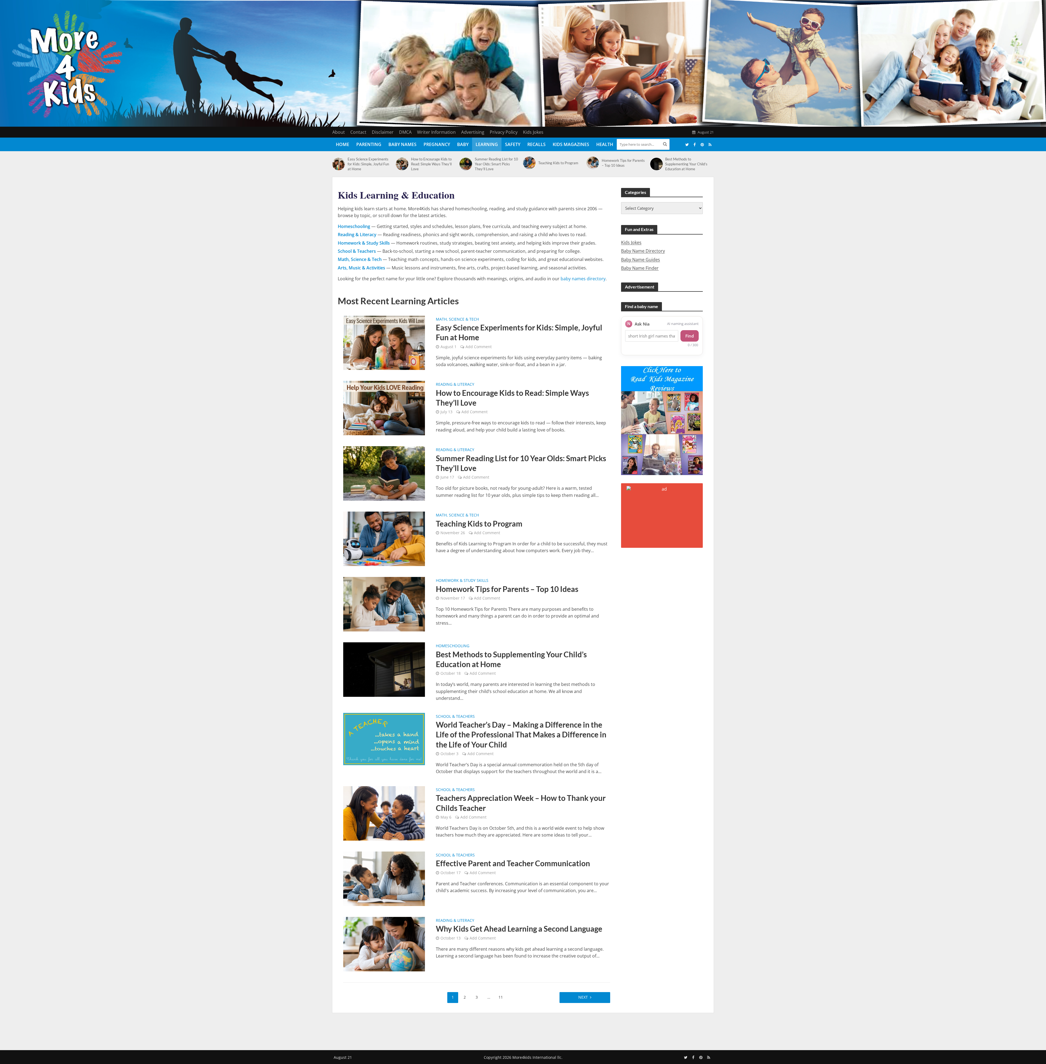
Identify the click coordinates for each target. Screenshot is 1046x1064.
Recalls (536, 144)
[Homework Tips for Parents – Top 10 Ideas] (592, 163)
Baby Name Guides (640, 260)
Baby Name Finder (640, 268)
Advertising (472, 132)
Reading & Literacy (455, 384)
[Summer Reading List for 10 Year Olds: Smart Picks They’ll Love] (466, 164)
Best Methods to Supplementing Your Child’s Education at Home (686, 164)
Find (689, 336)
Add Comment (479, 346)
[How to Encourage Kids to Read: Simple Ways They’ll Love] (402, 164)
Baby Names (402, 144)
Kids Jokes (533, 132)
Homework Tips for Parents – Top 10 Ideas (623, 163)
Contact (358, 132)
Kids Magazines (571, 144)
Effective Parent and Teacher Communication (513, 863)
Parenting (368, 144)
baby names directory (583, 279)
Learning (487, 144)
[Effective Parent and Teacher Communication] (384, 878)
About (338, 132)
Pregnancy (437, 144)
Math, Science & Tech (457, 319)
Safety (512, 144)
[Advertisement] (523, 1030)
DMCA (405, 132)
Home (342, 144)
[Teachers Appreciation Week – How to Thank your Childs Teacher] (384, 813)
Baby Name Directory (643, 251)
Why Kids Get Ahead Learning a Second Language (519, 928)
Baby (463, 144)
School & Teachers (455, 717)
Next (583, 997)
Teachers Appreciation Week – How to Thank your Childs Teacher (521, 802)
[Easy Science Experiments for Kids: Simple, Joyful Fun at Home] (338, 164)
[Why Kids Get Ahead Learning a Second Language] (384, 944)
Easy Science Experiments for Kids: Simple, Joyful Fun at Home (368, 164)
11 (500, 997)
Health (604, 144)
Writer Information (436, 132)
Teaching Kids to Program (558, 163)
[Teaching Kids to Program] (529, 163)
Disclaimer (383, 132)
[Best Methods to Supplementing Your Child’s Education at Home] (656, 164)
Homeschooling (452, 646)
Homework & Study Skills (462, 581)
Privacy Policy (504, 132)
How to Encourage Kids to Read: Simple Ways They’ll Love (431, 164)
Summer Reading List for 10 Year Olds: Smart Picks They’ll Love (496, 164)
